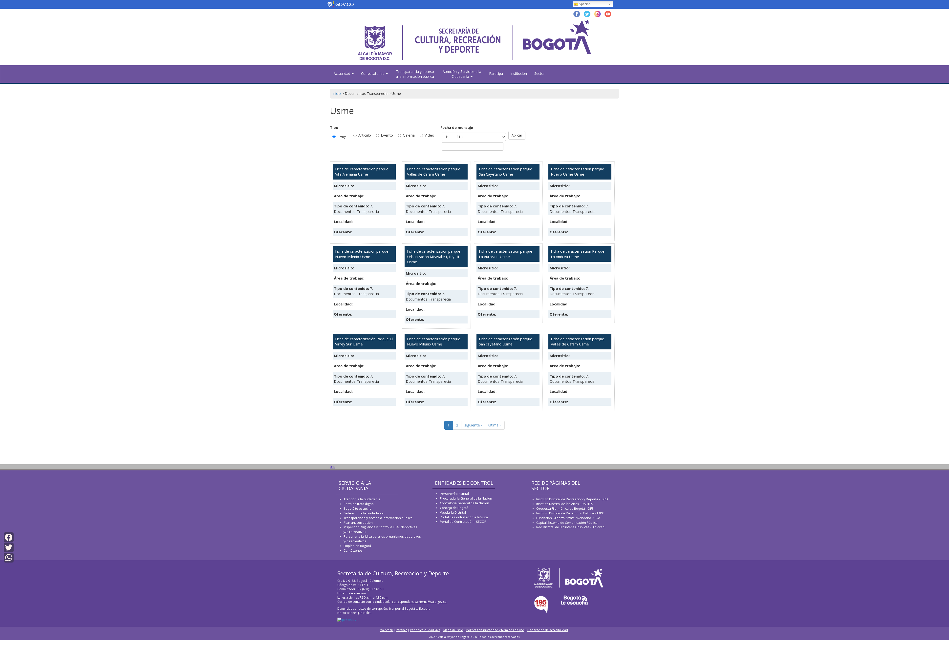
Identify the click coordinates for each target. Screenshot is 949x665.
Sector (539, 73)
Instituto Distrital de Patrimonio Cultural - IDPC (570, 513)
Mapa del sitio (453, 630)
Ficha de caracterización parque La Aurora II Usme (505, 254)
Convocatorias (373, 73)
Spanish (584, 4)
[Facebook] (9, 536)
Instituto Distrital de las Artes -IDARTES (565, 504)
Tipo (334, 127)
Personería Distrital (454, 493)
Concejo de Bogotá (454, 507)
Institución (518, 73)
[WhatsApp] (9, 557)
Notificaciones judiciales (354, 613)
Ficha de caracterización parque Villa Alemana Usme (361, 171)
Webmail (386, 630)
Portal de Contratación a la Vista (464, 517)
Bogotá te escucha (357, 508)
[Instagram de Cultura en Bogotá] (597, 13)
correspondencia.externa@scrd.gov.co (419, 602)
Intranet (401, 630)
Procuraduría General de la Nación (466, 498)
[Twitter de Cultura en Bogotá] (587, 13)
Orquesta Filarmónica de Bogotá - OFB (565, 508)
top (332, 466)
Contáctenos (353, 550)
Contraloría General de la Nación (464, 503)
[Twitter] (9, 547)
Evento (387, 135)
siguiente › (473, 425)
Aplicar (517, 135)
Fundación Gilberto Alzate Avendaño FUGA (568, 518)
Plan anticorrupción (358, 522)
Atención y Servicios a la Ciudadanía (462, 74)
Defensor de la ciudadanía (364, 513)
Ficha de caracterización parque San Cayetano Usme (505, 171)
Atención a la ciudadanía (362, 499)
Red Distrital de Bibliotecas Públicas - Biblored (570, 527)
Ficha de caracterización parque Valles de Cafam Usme (433, 171)
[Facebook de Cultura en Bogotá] (576, 13)
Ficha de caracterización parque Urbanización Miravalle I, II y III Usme (433, 256)
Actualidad (342, 73)
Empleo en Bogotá (357, 546)
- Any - (342, 136)
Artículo (364, 135)
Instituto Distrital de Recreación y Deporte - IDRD (572, 499)
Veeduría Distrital (453, 512)
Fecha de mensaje (456, 127)
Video (429, 135)
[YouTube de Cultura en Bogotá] (607, 13)
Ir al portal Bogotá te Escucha (409, 608)
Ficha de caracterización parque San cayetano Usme (505, 341)
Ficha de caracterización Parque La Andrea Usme (577, 254)
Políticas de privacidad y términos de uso (495, 630)
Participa (496, 73)
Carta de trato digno (359, 504)
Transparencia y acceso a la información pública (415, 74)
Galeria (409, 135)
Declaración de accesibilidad (547, 630)
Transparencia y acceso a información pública (378, 518)
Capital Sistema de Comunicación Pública (567, 522)
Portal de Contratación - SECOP (463, 521)
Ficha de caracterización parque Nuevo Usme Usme (577, 171)
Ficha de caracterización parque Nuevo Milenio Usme (361, 254)
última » (494, 425)
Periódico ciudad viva (425, 630)
